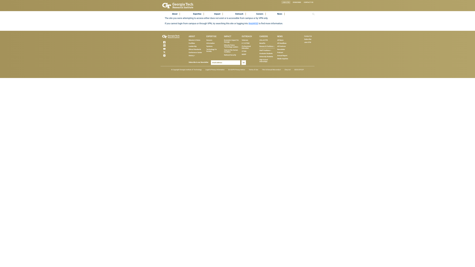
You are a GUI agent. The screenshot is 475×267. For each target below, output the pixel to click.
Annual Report (282, 55)
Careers (259, 14)
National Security (230, 55)
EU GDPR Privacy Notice (236, 70)
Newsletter (281, 49)
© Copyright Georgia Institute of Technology (186, 70)
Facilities (192, 43)
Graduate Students (266, 53)
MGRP (244, 54)
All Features (281, 46)
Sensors (209, 40)
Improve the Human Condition (231, 51)
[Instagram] (169, 55)
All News (280, 40)
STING (244, 51)
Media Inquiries (282, 59)
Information (210, 43)
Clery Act (288, 70)
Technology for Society (211, 50)
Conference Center (195, 52)
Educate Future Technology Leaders (231, 46)
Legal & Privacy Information (215, 70)
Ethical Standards (195, 49)
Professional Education (246, 47)
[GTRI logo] (178, 5)
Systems (209, 46)
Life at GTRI (263, 40)
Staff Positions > (265, 50)
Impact (217, 14)
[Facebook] (169, 42)
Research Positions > (266, 46)
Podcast (280, 52)
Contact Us (308, 2)
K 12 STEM (245, 43)
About (174, 14)
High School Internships (263, 60)
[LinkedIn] (169, 45)
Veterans (245, 40)
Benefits (262, 43)
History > (192, 55)
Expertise (197, 14)
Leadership (193, 46)
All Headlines (281, 43)
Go (244, 63)
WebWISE (253, 23)
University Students (266, 56)
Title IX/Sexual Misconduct (271, 70)
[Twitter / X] (169, 52)
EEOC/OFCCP (299, 70)
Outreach (239, 14)
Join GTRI (286, 2)
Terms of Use (253, 70)
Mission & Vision (194, 40)
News (279, 14)
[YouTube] (169, 49)
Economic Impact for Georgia (231, 41)
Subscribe (297, 2)
